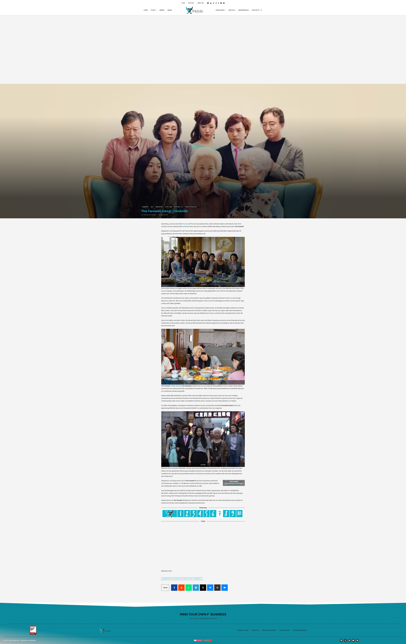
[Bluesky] (211, 3)
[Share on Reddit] (181, 587)
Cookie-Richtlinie (284, 630)
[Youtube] (208, 3)
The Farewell (197, 578)
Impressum (255, 630)
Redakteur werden (242, 630)
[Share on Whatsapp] (188, 587)
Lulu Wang (176, 578)
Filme (153, 10)
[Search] (261, 10)
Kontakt (191, 3)
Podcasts (255, 10)
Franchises (220, 10)
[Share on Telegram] (196, 587)
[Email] (221, 3)
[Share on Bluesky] (210, 587)
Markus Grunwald (150, 215)
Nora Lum (186, 578)
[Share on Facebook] (174, 587)
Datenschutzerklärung (269, 630)
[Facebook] (218, 3)
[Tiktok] (213, 3)
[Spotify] (224, 3)
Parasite (185, 224)
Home (146, 10)
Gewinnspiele (243, 10)
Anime (169, 10)
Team (183, 3)
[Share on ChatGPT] (217, 587)
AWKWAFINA (166, 578)
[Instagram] (216, 3)
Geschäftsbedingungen (300, 630)
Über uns (200, 3)
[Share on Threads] (203, 587)
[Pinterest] (349, 640)
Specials (232, 10)
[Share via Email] (224, 587)
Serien (161, 10)
